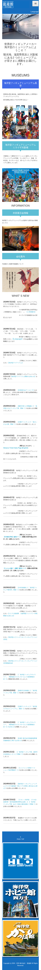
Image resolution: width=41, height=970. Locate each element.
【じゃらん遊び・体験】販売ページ (14, 568)
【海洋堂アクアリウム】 (15, 362)
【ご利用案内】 (31, 312)
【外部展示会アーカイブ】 (25, 390)
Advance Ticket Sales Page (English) (15, 448)
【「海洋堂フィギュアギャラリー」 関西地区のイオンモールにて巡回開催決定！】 (19, 677)
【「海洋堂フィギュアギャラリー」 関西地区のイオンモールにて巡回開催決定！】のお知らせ (19, 724)
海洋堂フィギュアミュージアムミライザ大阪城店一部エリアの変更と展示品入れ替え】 (20, 786)
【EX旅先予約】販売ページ (12, 537)
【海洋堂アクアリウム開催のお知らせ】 (23, 376)
